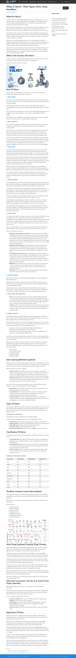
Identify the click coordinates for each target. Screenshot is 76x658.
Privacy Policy (57, 656)
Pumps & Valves (59, 1)
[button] (69, 2)
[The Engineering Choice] (11, 2)
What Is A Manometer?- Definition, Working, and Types (19, 650)
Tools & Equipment (51, 1)
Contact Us (47, 656)
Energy (65, 1)
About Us (42, 656)
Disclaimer (52, 656)
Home (20, 1)
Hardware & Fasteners (42, 1)
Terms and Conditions (65, 656)
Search (65, 7)
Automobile (24, 1)
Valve (9, 648)
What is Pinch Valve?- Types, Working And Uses (17, 651)
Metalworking (33, 1)
